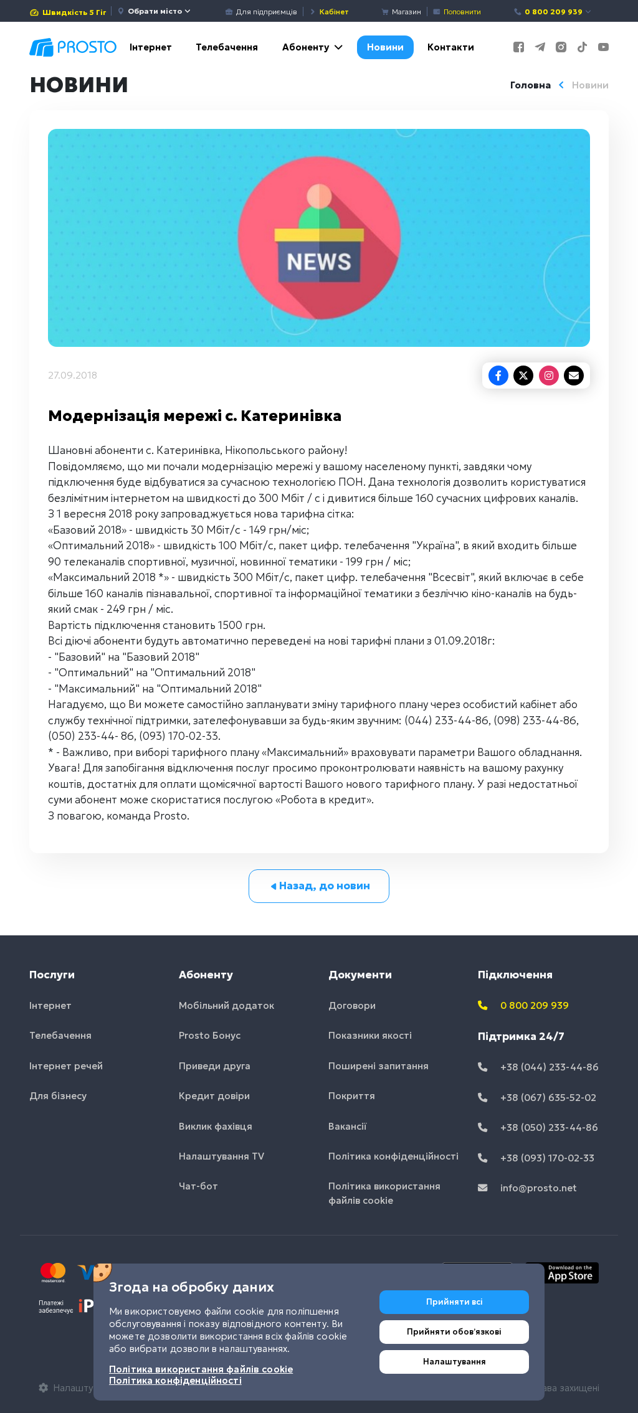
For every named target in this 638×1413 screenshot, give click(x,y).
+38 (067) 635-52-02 (547, 1097)
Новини (385, 47)
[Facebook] (498, 375)
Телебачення (227, 47)
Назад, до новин (324, 885)
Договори (352, 1005)
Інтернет (151, 47)
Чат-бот (198, 1186)
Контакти (450, 47)
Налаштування (454, 1361)
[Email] (574, 375)
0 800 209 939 (553, 11)
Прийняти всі (454, 1302)
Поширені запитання (378, 1066)
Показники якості (370, 1035)
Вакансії (347, 1126)
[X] (523, 375)
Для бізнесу (58, 1096)
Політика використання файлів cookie (384, 1193)
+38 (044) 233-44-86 (548, 1067)
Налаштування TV (221, 1156)
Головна (530, 85)
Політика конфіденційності (393, 1156)
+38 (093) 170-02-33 (546, 1158)
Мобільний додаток (226, 1005)
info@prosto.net (537, 1188)
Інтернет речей (66, 1066)
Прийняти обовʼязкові (454, 1331)
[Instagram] (549, 375)
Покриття (351, 1096)
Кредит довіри (214, 1096)
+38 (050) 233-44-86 (548, 1127)
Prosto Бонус (209, 1035)
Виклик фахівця (215, 1126)
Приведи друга (214, 1066)
